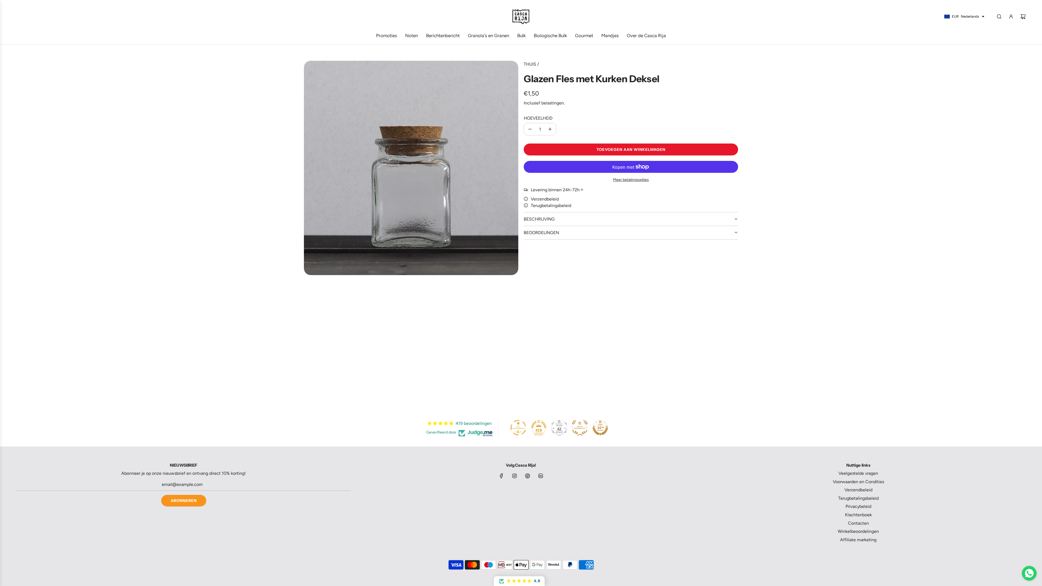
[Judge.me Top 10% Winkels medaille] (600, 427)
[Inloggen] (1011, 17)
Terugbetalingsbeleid (551, 205)
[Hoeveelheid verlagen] (530, 129)
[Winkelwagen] (1023, 17)
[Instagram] (514, 476)
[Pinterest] (527, 476)
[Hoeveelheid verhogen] (550, 129)
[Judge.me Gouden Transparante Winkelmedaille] (518, 427)
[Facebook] (501, 476)
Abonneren (184, 500)
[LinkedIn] (541, 476)
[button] (519, 581)
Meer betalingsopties (631, 179)
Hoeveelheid (538, 118)
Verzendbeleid (545, 199)
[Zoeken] (999, 17)
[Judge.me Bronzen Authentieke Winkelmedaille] (580, 427)
